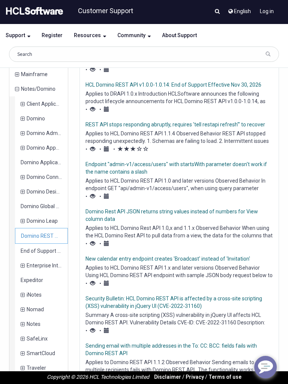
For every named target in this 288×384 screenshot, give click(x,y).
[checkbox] (120, 149)
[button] (217, 12)
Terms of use (225, 377)
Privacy (195, 377)
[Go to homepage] (33, 11)
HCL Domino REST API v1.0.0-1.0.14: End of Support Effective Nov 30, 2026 (173, 85)
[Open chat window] (265, 367)
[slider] (133, 149)
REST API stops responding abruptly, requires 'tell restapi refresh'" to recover (175, 125)
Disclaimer (167, 377)
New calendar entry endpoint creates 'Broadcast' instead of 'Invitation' (168, 259)
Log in (267, 11)
